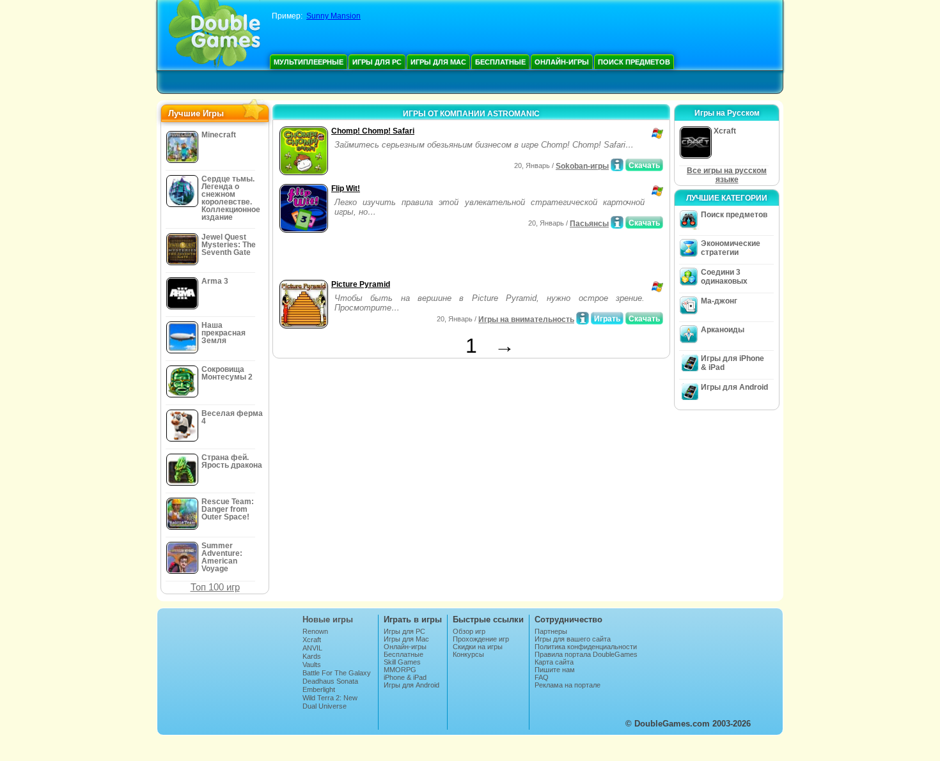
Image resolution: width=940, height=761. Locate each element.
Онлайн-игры (562, 62)
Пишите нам (555, 669)
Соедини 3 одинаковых (724, 277)
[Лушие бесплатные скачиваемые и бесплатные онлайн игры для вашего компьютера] (214, 35)
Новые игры (327, 619)
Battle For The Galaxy (336, 673)
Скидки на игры (478, 646)
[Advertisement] (426, 257)
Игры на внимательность (526, 319)
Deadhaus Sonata (330, 681)
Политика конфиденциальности (586, 646)
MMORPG (400, 669)
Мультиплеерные (308, 62)
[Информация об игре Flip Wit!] (617, 222)
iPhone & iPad (405, 677)
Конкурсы (468, 654)
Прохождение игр (481, 639)
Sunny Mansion (333, 16)
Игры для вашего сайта (573, 639)
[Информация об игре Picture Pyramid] (582, 318)
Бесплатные (500, 62)
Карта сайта (554, 662)
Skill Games (402, 662)
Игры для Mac (438, 62)
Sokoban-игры (582, 166)
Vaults (311, 664)
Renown (315, 631)
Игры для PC (377, 62)
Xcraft (311, 639)
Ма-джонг (719, 300)
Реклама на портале (567, 685)
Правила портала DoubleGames (586, 654)
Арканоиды (722, 329)
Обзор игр (469, 631)
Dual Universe (324, 706)
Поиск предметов (634, 62)
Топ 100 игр (215, 586)
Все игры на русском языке (727, 175)
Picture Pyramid (360, 284)
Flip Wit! (345, 188)
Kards (311, 656)
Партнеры (551, 631)
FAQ (542, 677)
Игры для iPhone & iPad (732, 363)
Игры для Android (734, 387)
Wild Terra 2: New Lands (329, 701)
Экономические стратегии (730, 248)
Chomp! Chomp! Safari (372, 131)
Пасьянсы (589, 223)
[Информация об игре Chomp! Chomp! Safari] (617, 164)
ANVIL (312, 648)
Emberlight (318, 689)
